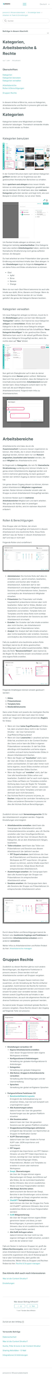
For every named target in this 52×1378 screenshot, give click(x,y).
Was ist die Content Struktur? (15, 1278)
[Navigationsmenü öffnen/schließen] (24, 4)
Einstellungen (8, 1283)
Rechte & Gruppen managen (28, 1263)
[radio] (19, 1306)
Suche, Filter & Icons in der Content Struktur (22, 1346)
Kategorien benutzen (12, 78)
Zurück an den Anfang (12, 1322)
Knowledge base (34, 12)
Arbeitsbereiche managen (21, 948)
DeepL (13, 1171)
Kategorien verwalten (12, 80)
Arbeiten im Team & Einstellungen (15, 15)
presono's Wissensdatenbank (14, 12)
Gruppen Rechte (10, 93)
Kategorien (7, 75)
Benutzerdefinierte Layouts (22, 1096)
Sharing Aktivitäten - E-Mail (14, 1350)
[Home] (7, 5)
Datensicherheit (9, 1337)
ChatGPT (14, 1200)
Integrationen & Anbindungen (15, 1355)
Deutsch (43, 4)
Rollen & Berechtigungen (13, 88)
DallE (12, 1215)
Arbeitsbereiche (9, 85)
